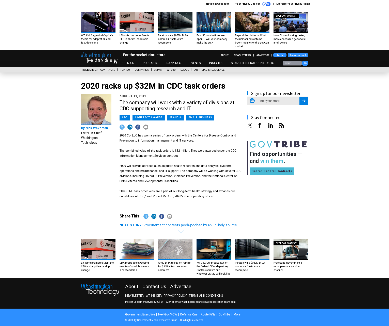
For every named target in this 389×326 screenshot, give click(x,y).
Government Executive (140, 314)
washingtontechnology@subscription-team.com (209, 301)
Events (195, 63)
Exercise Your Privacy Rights (293, 3)
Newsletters (242, 55)
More (237, 314)
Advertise (262, 55)
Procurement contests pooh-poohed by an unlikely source (190, 225)
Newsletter (134, 295)
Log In (280, 55)
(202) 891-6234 (162, 301)
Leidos (185, 69)
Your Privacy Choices (248, 3)
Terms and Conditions (206, 295)
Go (305, 63)
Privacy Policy (175, 295)
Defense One (189, 314)
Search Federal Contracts (252, 63)
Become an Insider (299, 55)
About (224, 55)
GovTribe (224, 314)
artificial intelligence (209, 69)
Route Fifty (208, 314)
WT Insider (154, 295)
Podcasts (150, 63)
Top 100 (125, 69)
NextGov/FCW (167, 314)
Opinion (128, 63)
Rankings (174, 63)
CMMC (158, 69)
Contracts (107, 69)
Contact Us (154, 286)
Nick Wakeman (96, 128)
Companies (142, 69)
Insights (215, 63)
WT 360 (171, 69)
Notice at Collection (217, 3)
